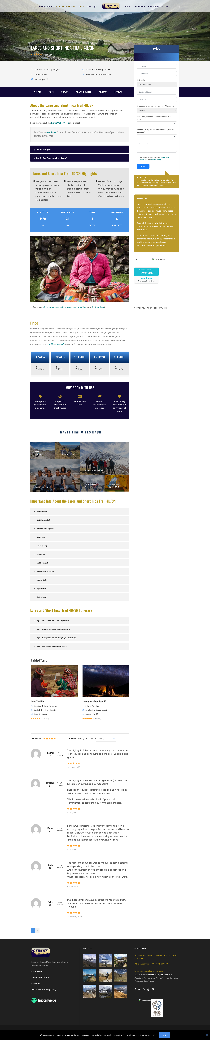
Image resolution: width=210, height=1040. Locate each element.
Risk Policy (35, 983)
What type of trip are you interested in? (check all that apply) (155, 131)
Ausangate (105, 960)
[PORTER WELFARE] (67, 450)
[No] (207, 1035)
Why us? (64, 92)
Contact (166, 6)
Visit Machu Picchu (65, 6)
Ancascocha (90, 960)
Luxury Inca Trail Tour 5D (94, 701)
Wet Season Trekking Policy (43, 989)
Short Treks (120, 991)
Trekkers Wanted (56, 344)
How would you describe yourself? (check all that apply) (155, 118)
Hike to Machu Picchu (90, 976)
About (128, 6)
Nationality (141, 80)
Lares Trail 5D (37, 701)
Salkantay (105, 991)
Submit (143, 166)
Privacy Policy (156, 160)
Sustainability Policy (40, 977)
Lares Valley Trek (60, 123)
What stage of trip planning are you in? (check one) (156, 106)
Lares (120, 976)
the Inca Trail (98, 307)
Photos (37, 92)
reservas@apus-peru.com (152, 971)
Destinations (45, 6)
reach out (51, 132)
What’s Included (83, 92)
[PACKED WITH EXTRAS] (104, 458)
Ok (164, 1035)
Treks (81, 6)
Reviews (118, 92)
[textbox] (156, 124)
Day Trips (92, 6)
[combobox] (157, 123)
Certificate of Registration (156, 974)
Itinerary (103, 92)
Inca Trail (105, 976)
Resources (153, 6)
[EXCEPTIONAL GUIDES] (55, 475)
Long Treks (89, 991)
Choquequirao (120, 960)
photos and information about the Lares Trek (64, 307)
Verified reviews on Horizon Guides (150, 307)
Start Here (140, 6)
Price (51, 92)
